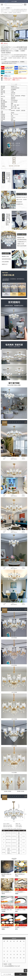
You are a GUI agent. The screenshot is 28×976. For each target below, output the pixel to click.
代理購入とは (6, 76)
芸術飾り (8, 8)
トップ (2, 8)
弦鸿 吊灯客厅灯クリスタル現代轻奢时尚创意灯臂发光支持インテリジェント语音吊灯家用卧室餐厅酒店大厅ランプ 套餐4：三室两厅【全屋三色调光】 (14, 11)
